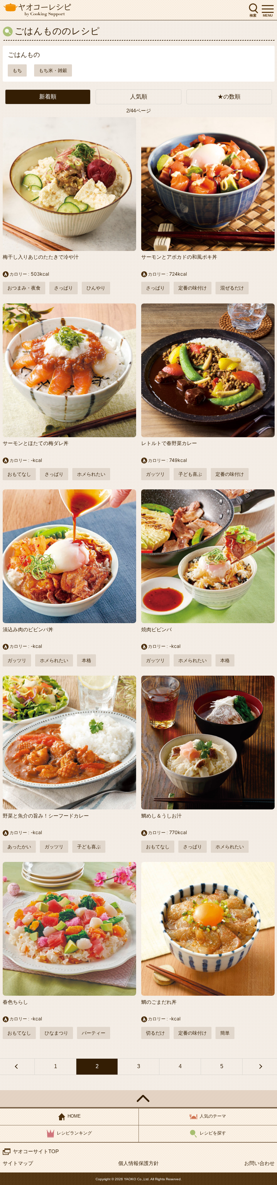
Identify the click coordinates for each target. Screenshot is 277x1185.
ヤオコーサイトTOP (36, 1151)
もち (17, 70)
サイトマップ (18, 1163)
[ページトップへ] (138, 1098)
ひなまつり (56, 1033)
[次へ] (260, 1066)
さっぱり (63, 288)
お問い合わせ (259, 1163)
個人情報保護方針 (138, 1163)
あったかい (19, 846)
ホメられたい (91, 474)
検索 (253, 15)
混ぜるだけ (232, 288)
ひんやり (95, 288)
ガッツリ (155, 474)
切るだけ (155, 1033)
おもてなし (19, 474)
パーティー (93, 1033)
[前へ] (17, 1066)
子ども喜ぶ (190, 474)
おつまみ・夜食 (24, 288)
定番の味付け (192, 288)
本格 (86, 660)
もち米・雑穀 (53, 70)
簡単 (225, 1033)
